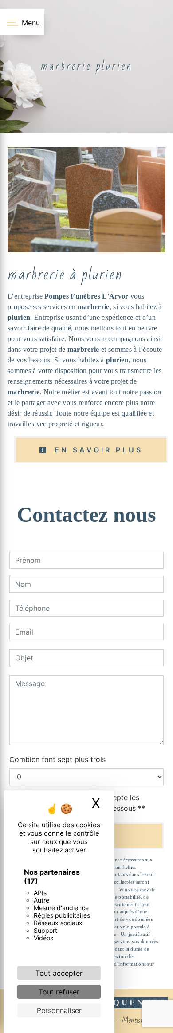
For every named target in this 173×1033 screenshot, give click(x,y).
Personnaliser (59, 1010)
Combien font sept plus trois (57, 759)
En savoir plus (97, 449)
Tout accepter (59, 973)
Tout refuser (59, 991)
